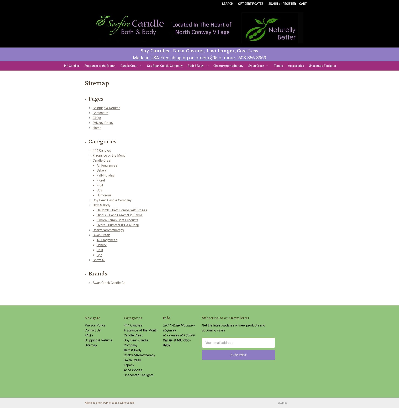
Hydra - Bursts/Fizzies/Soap (118, 225)
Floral (101, 180)
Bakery (102, 170)
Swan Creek (256, 65)
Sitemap (91, 345)
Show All (99, 260)
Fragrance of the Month (100, 65)
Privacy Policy (103, 123)
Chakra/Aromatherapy (228, 65)
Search (227, 3)
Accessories (296, 65)
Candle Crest (129, 65)
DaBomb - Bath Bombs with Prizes (122, 210)
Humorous (104, 195)
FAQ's (97, 118)
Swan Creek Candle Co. (109, 283)
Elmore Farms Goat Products (117, 220)
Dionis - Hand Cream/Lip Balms (120, 215)
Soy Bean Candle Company (165, 65)
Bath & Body (196, 65)
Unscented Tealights (322, 65)
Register (289, 3)
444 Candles (71, 65)
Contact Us (100, 113)
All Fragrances (107, 165)
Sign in (273, 3)
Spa (99, 190)
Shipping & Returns (106, 108)
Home (97, 128)
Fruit (100, 185)
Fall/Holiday (105, 175)
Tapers (278, 65)
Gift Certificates (251, 3)
